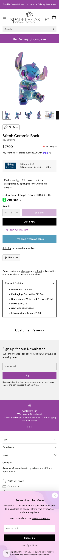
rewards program (41, 518)
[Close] (55, 495)
